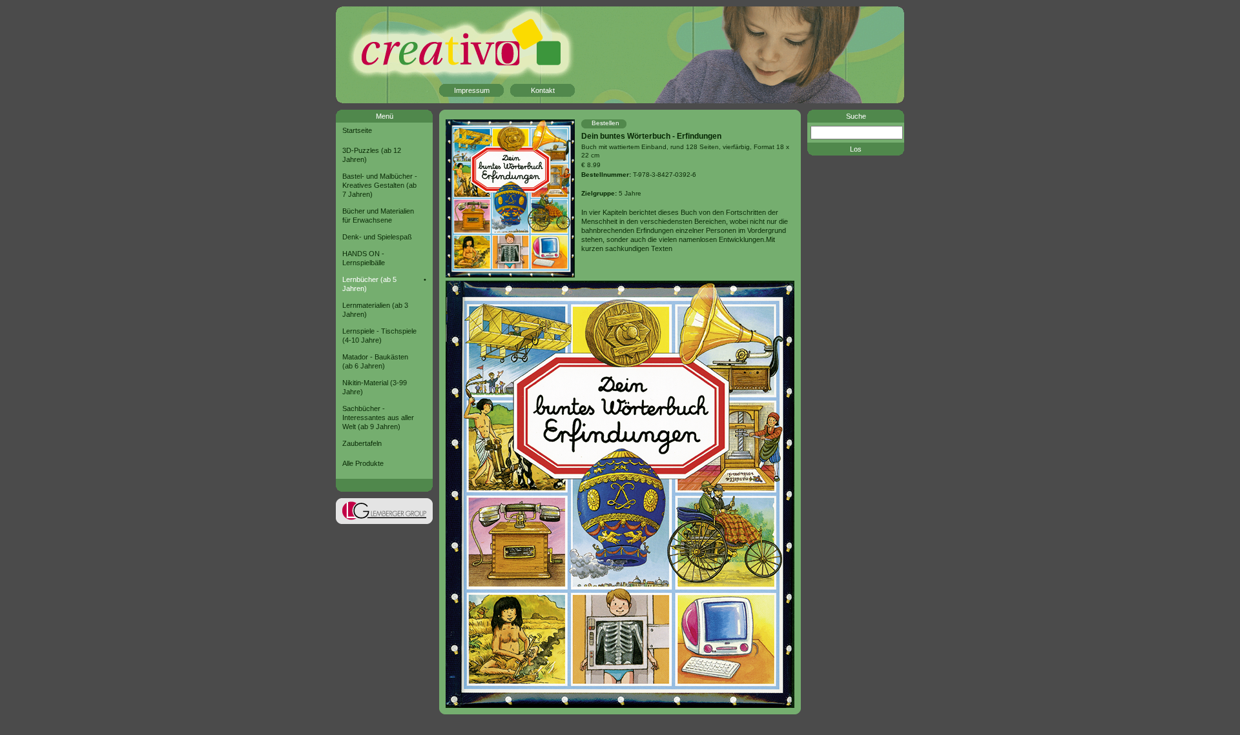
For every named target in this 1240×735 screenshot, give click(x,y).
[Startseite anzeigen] (439, 55)
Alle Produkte (363, 463)
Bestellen (605, 122)
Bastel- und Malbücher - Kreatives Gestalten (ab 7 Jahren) (379, 185)
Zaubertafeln (362, 443)
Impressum (472, 90)
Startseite (357, 130)
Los (856, 149)
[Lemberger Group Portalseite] (384, 521)
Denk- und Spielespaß (377, 237)
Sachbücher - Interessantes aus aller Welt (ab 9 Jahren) (378, 417)
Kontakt (543, 90)
